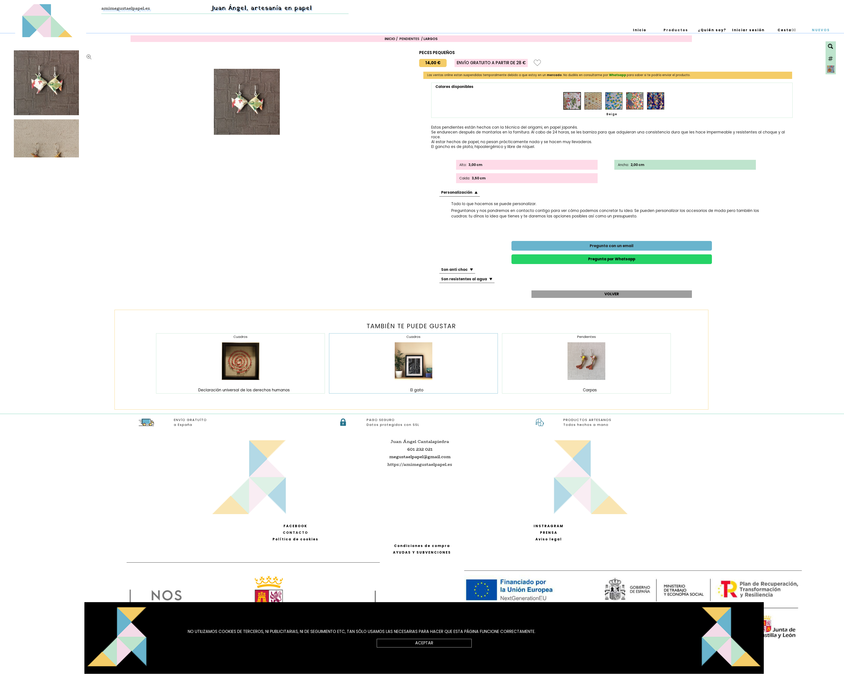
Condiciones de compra (422, 545)
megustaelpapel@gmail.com (420, 457)
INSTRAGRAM (549, 526)
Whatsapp (618, 75)
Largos (431, 38)
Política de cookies (295, 539)
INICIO (390, 38)
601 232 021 (420, 449)
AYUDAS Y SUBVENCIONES (422, 552)
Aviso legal (548, 539)
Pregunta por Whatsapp (611, 259)
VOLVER (611, 294)
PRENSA (548, 532)
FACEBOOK (295, 526)
